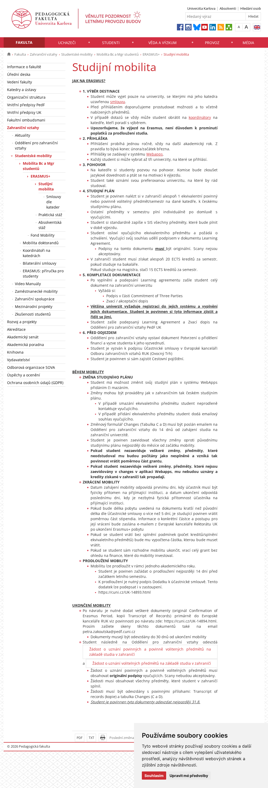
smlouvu (117, 101)
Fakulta (24, 42)
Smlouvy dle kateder (53, 202)
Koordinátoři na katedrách (36, 253)
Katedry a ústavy (21, 89)
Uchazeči (67, 42)
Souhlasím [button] (154, 775)
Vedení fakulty (19, 81)
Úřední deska (18, 74)
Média (248, 42)
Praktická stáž (50, 214)
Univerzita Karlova (201, 8)
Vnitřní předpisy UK (24, 112)
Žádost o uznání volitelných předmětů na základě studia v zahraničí (151, 663)
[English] (257, 27)
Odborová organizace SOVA (31, 367)
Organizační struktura (26, 97)
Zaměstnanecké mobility (36, 291)
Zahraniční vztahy (43, 54)
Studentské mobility (77, 54)
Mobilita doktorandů (41, 242)
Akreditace (16, 329)
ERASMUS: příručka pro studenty (43, 273)
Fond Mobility (42, 235)
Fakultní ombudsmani (26, 120)
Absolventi (228, 8)
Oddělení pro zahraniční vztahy (36, 145)
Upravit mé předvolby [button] (189, 775)
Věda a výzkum (162, 42)
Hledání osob (250, 8)
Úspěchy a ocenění (23, 374)
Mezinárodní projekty (33, 306)
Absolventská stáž (50, 225)
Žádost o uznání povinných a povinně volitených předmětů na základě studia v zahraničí (150, 652)
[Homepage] (8, 54)
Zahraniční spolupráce (34, 298)
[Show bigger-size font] (246, 26)
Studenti (111, 42)
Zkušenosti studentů (33, 314)
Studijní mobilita (46, 186)
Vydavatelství (18, 359)
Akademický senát (22, 336)
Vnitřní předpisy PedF (26, 104)
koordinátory (200, 117)
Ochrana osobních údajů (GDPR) (35, 382)
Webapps (154, 154)
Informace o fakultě (24, 66)
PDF (79, 738)
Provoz (212, 42)
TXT (91, 738)
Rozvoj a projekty (22, 321)
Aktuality (22, 135)
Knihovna (15, 352)
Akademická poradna (25, 344)
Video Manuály (28, 283)
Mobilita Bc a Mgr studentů (118, 54)
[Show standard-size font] (238, 26)
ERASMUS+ (151, 54)
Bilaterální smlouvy (39, 263)
